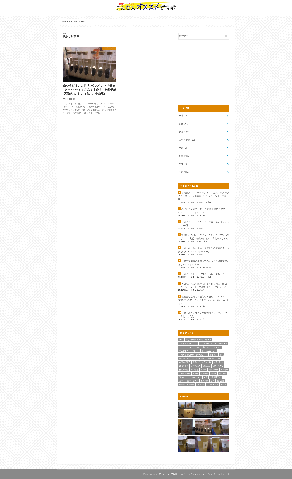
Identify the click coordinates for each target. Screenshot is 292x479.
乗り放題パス (201, 355)
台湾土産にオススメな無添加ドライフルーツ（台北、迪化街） (202, 315)
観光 (183, 123)
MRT (181, 340)
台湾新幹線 (183, 370)
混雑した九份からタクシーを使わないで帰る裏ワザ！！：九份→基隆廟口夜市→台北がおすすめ (203, 237)
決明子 (182, 381)
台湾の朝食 (183, 366)
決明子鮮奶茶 (192, 381)
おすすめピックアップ (188, 343)
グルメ (184, 131)
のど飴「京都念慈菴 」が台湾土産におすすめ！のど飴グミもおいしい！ (201, 211)
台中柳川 (213, 355)
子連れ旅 (185, 115)
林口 (205, 377)
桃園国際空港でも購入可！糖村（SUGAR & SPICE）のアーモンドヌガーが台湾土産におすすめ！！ (203, 300)
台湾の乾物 (218, 362)
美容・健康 (187, 140)
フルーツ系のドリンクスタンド (208, 347)
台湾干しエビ (218, 366)
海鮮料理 (204, 381)
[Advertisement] (203, 73)
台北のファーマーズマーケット (192, 358)
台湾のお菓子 (184, 362)
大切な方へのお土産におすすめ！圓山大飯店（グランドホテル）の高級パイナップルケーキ (202, 285)
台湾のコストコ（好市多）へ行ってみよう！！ (205, 274)
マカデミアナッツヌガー (189, 351)
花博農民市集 (212, 385)
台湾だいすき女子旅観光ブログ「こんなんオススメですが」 (184, 474)
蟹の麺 (223, 385)
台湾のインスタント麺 (202, 362)
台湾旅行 (194, 370)
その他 (184, 172)
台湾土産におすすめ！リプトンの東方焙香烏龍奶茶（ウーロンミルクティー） (203, 250)
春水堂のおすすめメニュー (190, 377)
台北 (222, 355)
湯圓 (212, 381)
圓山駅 (203, 370)
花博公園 (200, 385)
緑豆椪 (182, 385)
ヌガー (190, 347)
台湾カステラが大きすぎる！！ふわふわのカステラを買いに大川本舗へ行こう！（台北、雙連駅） (203, 196)
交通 (183, 148)
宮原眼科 (204, 373)
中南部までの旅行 (186, 355)
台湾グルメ (195, 366)
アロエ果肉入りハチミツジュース (213, 343)
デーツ (182, 347)
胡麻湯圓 (191, 385)
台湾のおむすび (213, 358)
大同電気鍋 (213, 370)
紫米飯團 (220, 381)
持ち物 (213, 373)
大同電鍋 (224, 370)
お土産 (184, 156)
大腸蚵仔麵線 (184, 373)
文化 (183, 164)
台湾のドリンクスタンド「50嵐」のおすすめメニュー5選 (203, 224)
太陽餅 (195, 373)
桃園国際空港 (215, 377)
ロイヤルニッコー (209, 351)
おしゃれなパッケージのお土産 (198, 340)
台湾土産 (206, 366)
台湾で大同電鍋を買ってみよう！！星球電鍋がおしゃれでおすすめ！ (203, 263)
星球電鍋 (222, 373)
